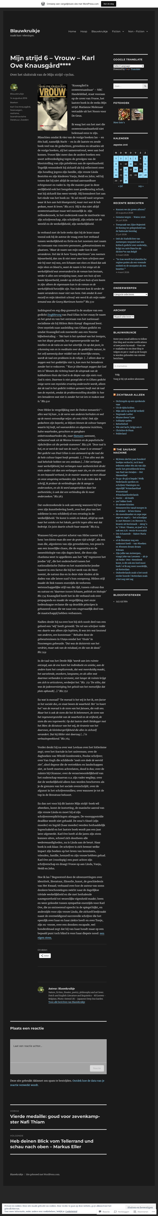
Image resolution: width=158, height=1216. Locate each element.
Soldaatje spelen (124, 420)
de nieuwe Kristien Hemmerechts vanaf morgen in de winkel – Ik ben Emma (131, 507)
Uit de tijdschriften (125, 407)
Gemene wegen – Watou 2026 (131, 217)
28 (145, 175)
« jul (120, 186)
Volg (117, 374)
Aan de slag (109, 4)
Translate (135, 69)
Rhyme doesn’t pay (125, 417)
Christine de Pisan (125, 430)
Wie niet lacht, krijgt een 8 (128, 427)
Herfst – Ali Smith (125, 498)
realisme (14, 113)
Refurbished (122, 424)
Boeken (14, 102)
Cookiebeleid (71, 1211)
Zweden (25, 119)
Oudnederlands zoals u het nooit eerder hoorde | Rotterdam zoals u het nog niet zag (132, 576)
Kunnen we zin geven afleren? (130, 209)
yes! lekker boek (124, 501)
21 (145, 169)
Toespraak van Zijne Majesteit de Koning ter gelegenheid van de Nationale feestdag (131, 228)
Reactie (97, 1068)
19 (135, 169)
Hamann (79, 435)
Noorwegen (16, 110)
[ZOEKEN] (145, 86)
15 (116, 169)
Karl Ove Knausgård (20, 107)
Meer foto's (119, 122)
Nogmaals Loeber (124, 414)
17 (126, 169)
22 (116, 175)
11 (131, 164)
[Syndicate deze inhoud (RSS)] (114, 394)
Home (72, 31)
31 (126, 180)
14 (145, 164)
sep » (141, 186)
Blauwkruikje (25, 30)
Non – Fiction (136, 31)
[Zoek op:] (127, 86)
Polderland (121, 433)
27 (140, 175)
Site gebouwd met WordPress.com (42, 1174)
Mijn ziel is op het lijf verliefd (130, 411)
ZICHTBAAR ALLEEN (130, 394)
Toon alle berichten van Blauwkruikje (66, 1002)
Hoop (83, 31)
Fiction (116, 31)
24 (126, 175)
